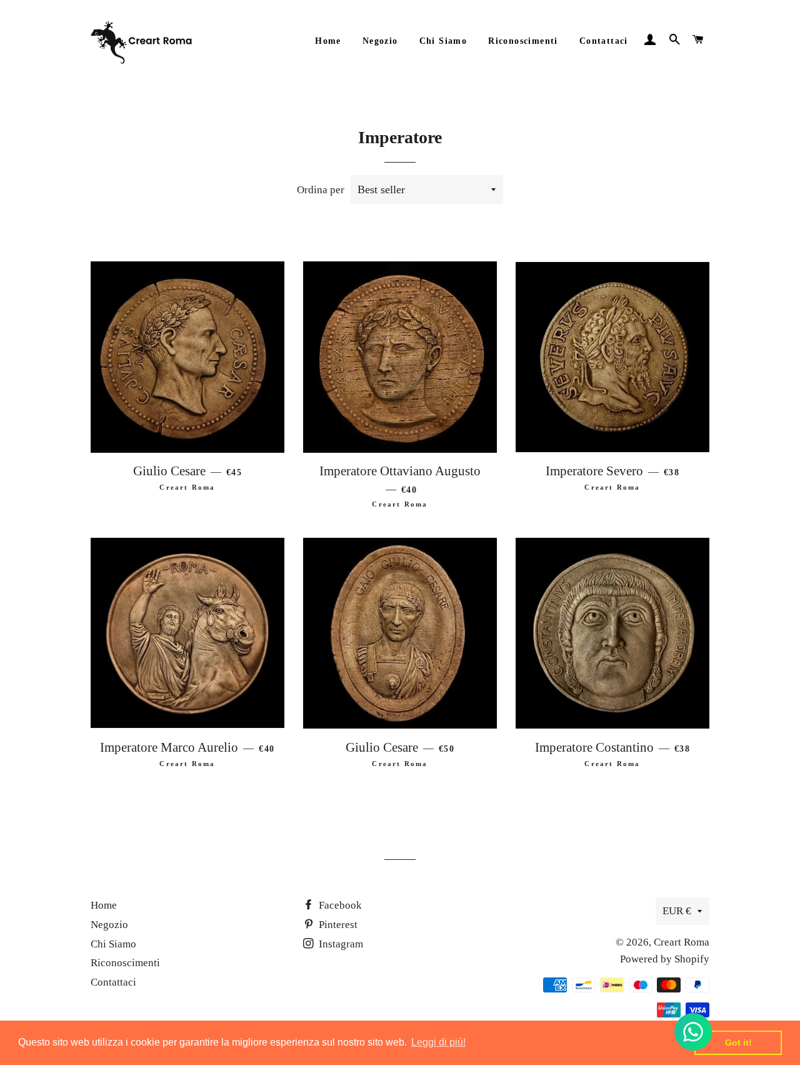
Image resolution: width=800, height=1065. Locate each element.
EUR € (676, 911)
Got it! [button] (738, 1042)
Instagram (339, 944)
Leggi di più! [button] (438, 1042)
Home (328, 41)
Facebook (339, 905)
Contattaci (603, 41)
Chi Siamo (443, 41)
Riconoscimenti (523, 41)
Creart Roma (681, 942)
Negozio (380, 41)
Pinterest (337, 925)
